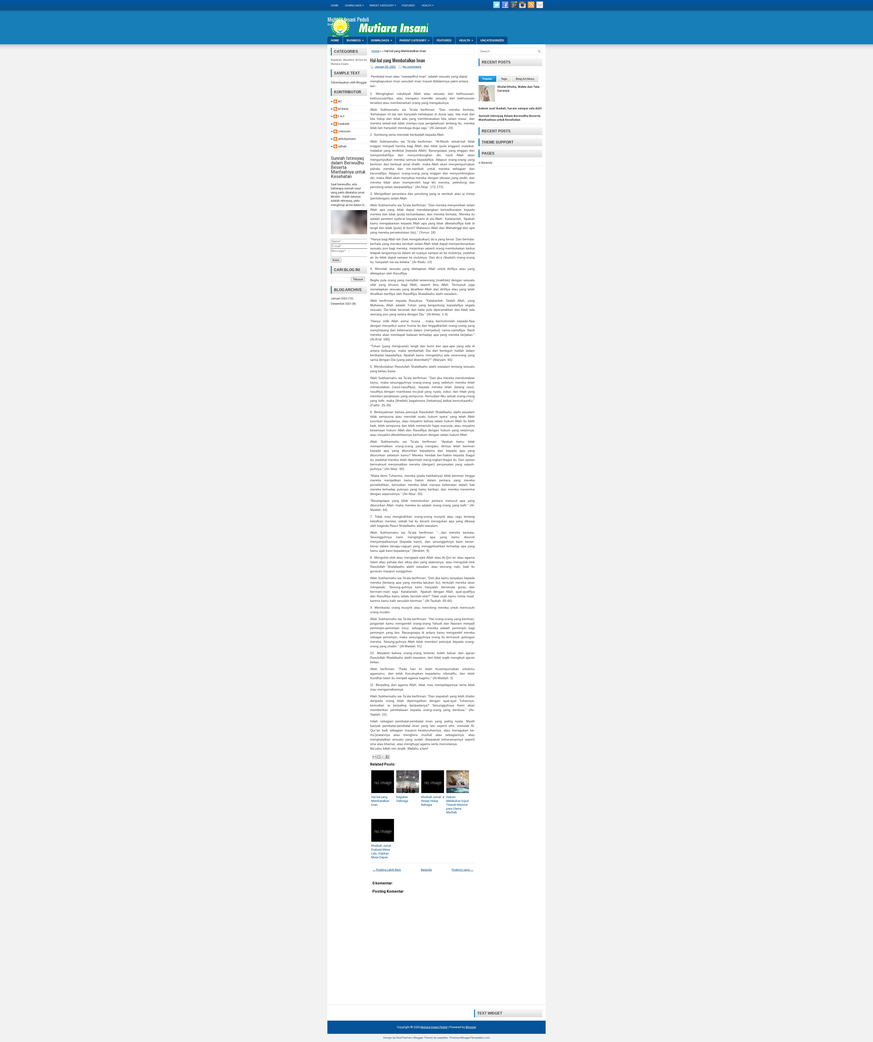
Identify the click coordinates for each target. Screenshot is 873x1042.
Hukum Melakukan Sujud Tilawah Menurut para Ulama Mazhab (457, 804)
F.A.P (341, 116)
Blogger (361, 82)
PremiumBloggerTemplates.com (470, 1037)
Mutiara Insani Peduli (348, 19)
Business (355, 40)
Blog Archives (525, 78)
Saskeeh (343, 124)
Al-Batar (343, 108)
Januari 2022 (339, 298)
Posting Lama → (462, 869)
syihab (342, 146)
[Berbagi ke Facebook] (387, 757)
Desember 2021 (341, 303)
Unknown (344, 131)
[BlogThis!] (378, 757)
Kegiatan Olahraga (402, 799)
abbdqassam (347, 139)
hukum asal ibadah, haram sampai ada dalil (510, 108)
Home (334, 5)
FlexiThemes (404, 1037)
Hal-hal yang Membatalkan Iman (397, 60)
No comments (412, 66)
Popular (487, 78)
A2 (340, 101)
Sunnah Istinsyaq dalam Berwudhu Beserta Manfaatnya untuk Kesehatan (509, 117)
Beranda (426, 869)
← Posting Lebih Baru (387, 869)
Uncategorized (492, 40)
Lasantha (442, 1037)
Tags (504, 78)
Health (428, 5)
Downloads (354, 5)
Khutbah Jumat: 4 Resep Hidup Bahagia (432, 800)
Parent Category (382, 5)
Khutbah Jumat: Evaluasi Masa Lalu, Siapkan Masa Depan (381, 851)
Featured (408, 5)
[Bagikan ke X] (383, 757)
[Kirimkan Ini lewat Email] (374, 757)
